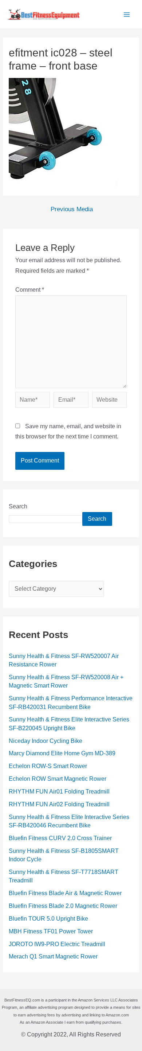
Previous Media (72, 209)
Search (18, 506)
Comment (29, 290)
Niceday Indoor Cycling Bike (45, 741)
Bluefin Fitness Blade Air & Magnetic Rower (65, 893)
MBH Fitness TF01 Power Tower (51, 931)
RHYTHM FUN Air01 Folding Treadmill (59, 791)
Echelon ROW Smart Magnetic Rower (57, 779)
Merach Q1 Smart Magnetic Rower (53, 956)
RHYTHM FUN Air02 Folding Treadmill (59, 804)
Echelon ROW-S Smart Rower (48, 766)
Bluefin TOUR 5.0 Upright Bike (48, 919)
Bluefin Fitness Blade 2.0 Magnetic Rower (63, 906)
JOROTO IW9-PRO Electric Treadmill (57, 944)
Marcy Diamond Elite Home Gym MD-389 (62, 753)
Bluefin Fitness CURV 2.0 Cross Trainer (60, 838)
